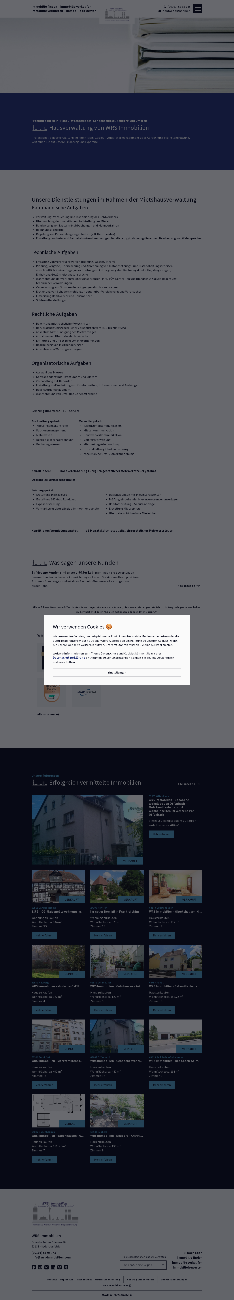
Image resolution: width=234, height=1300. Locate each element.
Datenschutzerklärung (69, 658)
